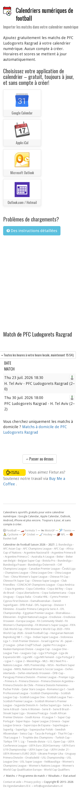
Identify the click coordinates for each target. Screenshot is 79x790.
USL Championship (53, 757)
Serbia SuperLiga (50, 705)
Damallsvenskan (40, 601)
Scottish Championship (45, 693)
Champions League (16, 572)
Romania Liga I (56, 689)
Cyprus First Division (15, 601)
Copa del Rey (55, 588)
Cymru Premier (59, 596)
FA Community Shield (50, 621)
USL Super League (31, 761)
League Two (10, 653)
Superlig (8, 729)
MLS (45, 661)
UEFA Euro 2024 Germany (44, 745)
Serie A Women (30, 709)
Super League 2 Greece (46, 721)
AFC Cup (59, 548)
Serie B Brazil (61, 709)
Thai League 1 (11, 737)
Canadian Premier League (44, 568)
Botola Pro (49, 560)
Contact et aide (12, 781)
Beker (60, 556)
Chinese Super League (45, 580)
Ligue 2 (20, 661)
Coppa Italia (23, 596)
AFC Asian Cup (12, 548)
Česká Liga (68, 568)
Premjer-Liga (66, 677)
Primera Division (29, 681)
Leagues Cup (28, 653)
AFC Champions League (37, 548)
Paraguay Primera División (19, 677)
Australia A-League (42, 556)
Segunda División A (26, 705)
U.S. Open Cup (57, 741)
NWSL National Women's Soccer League (38, 669)
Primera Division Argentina (57, 681)
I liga (28, 637)
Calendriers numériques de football (44, 14)
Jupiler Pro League (54, 645)
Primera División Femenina (52, 685)
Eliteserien (9, 617)
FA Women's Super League (51, 625)
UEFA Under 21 (60, 749)
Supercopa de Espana (37, 725)
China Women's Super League (29, 576)
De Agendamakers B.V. (17, 785)
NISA (51, 665)
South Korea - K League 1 (40, 717)
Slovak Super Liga (13, 713)
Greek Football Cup (36, 633)
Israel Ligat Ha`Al (52, 641)
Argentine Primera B (63, 552)
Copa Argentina (14, 588)
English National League (32, 617)
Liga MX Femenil (44, 657)
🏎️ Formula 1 (29, 530)
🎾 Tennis (65, 530)
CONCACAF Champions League (36, 584)
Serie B (46, 709)
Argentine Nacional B (36, 552)
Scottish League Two (59, 697)
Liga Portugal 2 (65, 657)
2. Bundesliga (64, 544)
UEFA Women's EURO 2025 (19, 753)
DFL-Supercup (43, 605)
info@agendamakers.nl (48, 785)
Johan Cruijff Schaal (29, 645)
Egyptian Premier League (38, 613)
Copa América (65, 584)
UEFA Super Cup (38, 749)
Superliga (21, 729)
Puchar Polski (11, 689)
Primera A (11, 681)
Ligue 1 (9, 661)
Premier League (46, 677)
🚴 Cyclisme (10, 534)
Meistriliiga (33, 661)
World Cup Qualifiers (57, 769)
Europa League (25, 621)
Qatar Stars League (33, 689)
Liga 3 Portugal (48, 653)
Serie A (67, 705)
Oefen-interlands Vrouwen (34, 673)
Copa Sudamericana (54, 592)
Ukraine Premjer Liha (50, 753)
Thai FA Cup (65, 733)
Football (11, 530)
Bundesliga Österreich (41, 564)
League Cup (43, 649)
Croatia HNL (40, 596)
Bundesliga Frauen (14, 564)
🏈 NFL (61, 534)
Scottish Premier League (17, 701)
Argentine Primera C (17, 556)
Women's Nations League (44, 765)
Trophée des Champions (38, 737)
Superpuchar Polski (41, 729)
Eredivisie (55, 617)
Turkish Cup (62, 737)
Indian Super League (45, 637)
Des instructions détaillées (33, 230)
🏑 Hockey (45, 534)
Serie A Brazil (11, 709)
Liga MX (27, 657)
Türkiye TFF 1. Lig (13, 741)
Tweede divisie (36, 741)
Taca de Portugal (45, 733)
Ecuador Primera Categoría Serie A (37, 609)
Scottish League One (32, 697)
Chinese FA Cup (59, 576)
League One (59, 649)
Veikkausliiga (52, 761)
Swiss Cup (26, 733)
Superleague (60, 725)
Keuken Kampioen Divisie (18, 649)
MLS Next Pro (58, 661)
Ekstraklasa (63, 613)
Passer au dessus (40, 459)
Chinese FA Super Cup (16, 580)
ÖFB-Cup (57, 673)
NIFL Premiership (34, 665)
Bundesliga (64, 560)
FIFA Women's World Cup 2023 (43, 629)
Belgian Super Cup (29, 560)
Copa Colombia (35, 588)
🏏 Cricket (29, 534)
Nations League (12, 665)
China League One (41, 572)
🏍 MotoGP (48, 530)
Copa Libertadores (27, 592)
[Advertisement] (39, 280)
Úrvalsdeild (32, 757)
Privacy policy (32, 781)
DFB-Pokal (26, 605)
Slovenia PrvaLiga (37, 713)
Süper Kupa (23, 721)
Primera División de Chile (18, 685)
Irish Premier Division (26, 641)
